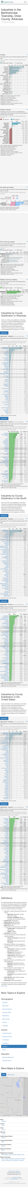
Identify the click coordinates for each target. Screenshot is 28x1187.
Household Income (7, 1033)
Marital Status (5, 1015)
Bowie (3, 1154)
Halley (7, 1160)
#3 (27, 187)
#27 (27, 518)
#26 (27, 421)
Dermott (4, 1138)
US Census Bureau (17, 1177)
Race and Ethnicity (7, 1009)
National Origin (6, 1019)
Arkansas (4, 1121)
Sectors (4, 1049)
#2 (27, 109)
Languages (5, 1025)
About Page (4, 986)
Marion (16, 1160)
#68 (27, 806)
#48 (27, 721)
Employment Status (7, 1036)
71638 (3, 1133)
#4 (27, 241)
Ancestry (4, 1022)
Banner (3, 1158)
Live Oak (12, 1160)
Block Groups (11, 1074)
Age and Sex (5, 1006)
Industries (4, 1046)
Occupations (5, 1043)
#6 (27, 336)
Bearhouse (12, 1158)
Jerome (3, 1129)
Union (22, 1154)
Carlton (10, 1154)
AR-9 (3, 1150)
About (10, 1171)
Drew (3, 1125)
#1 (27, 54)
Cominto (4, 1160)
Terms (13, 1171)
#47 (27, 604)
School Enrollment (6, 1060)
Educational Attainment (8, 1057)
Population (5, 1002)
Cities (3, 1074)
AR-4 (3, 1142)
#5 (27, 279)
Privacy (17, 1171)
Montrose (21, 1160)
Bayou (7, 1158)
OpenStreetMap (14, 1179)
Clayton (23, 1158)
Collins (14, 1154)
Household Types (6, 1012)
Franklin (19, 1154)
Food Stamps (5, 1040)
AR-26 (3, 1146)
